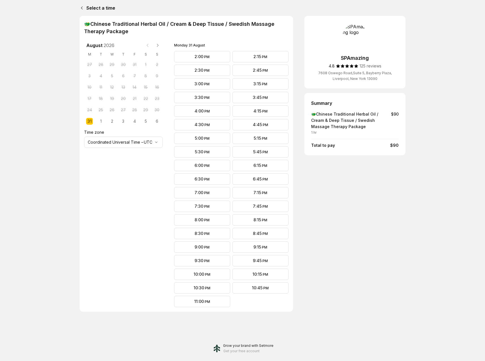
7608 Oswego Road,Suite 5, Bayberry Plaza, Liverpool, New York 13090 (355, 76)
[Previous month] (147, 45)
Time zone (94, 132)
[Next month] (157, 45)
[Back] (80, 8)
